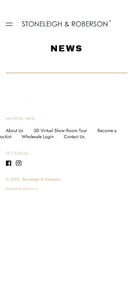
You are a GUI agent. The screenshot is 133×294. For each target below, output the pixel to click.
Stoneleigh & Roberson (41, 179)
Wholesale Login (38, 136)
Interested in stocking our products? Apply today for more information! (67, 7)
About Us (14, 130)
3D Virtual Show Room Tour (60, 130)
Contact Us (74, 136)
